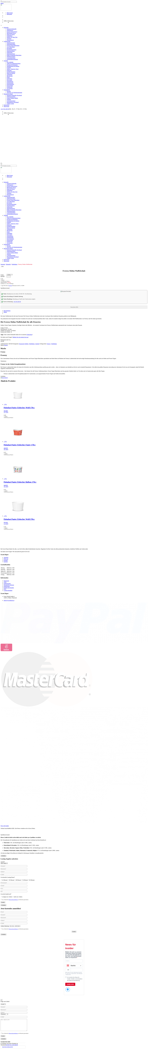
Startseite (3, 264)
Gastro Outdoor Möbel (12, 98)
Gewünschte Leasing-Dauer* (8, 877)
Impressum (6, 580)
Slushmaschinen (11, 51)
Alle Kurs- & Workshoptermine (14, 92)
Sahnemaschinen (11, 53)
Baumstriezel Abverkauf (13, 102)
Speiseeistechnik (11, 42)
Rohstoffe (6, 27)
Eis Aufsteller (10, 62)
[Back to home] (6, 10)
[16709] (9, 276)
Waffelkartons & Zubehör (13, 66)
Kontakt (6, 560)
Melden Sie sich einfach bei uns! (20, 337)
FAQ (5, 589)
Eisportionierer (10, 84)
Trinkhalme (9, 74)
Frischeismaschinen (11, 49)
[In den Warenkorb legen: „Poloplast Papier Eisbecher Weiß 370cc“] (40, 531)
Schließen (3, 855)
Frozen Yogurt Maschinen (13, 45)
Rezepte (9, 91)
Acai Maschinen (11, 47)
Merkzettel (9, 14)
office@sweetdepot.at (9, 600)
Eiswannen (9, 80)
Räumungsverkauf (8, 94)
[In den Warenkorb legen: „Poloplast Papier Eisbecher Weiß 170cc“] (40, 420)
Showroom (6, 106)
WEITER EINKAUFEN (7, 1047)
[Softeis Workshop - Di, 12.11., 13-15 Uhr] (10, 926)
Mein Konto (10, 12)
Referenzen (6, 105)
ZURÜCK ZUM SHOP (12, 1045)
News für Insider (5, 825)
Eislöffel (9, 67)
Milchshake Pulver (11, 33)
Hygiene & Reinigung (12, 65)
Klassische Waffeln (23, 343)
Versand (10, 285)
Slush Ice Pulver (11, 34)
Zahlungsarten (7, 583)
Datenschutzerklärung (13, 899)
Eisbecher (9, 70)
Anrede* (3, 862)
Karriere (6, 561)
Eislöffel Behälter (11, 71)
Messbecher (10, 76)
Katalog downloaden (9, 587)
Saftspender (9, 52)
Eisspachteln (10, 85)
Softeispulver (10, 30)
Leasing (6, 22)
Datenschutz (7, 586)
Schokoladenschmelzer (12, 59)
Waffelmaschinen (11, 56)
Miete (10, 22)
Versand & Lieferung (9, 585)
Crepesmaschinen (11, 58)
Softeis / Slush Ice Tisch (12, 69)
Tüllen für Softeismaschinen (13, 63)
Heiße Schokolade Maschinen (14, 55)
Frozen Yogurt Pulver (12, 31)
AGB (5, 582)
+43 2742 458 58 (5, 109)
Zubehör (6, 60)
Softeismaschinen (11, 44)
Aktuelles (6, 557)
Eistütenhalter (10, 83)
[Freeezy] (4, 377)
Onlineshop (29, 334)
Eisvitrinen (9, 48)
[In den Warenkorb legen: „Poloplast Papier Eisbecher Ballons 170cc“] (40, 494)
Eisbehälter (9, 78)
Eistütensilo (9, 87)
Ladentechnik (7, 41)
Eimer (8, 77)
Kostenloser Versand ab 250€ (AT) (12, 19)
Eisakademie (7, 89)
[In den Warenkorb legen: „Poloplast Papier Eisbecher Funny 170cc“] (40, 457)
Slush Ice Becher (11, 73)
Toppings (9, 38)
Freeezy (49, 343)
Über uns (6, 559)
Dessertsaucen (10, 40)
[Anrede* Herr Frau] (3, 1004)
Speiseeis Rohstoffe (11, 29)
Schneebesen (10, 81)
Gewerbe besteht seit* (6, 894)
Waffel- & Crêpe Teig (12, 37)
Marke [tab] (5, 312)
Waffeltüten (9, 35)
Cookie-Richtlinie (8, 590)
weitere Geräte (10, 103)
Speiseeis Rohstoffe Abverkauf (14, 95)
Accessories (10, 88)
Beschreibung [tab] (7, 310)
